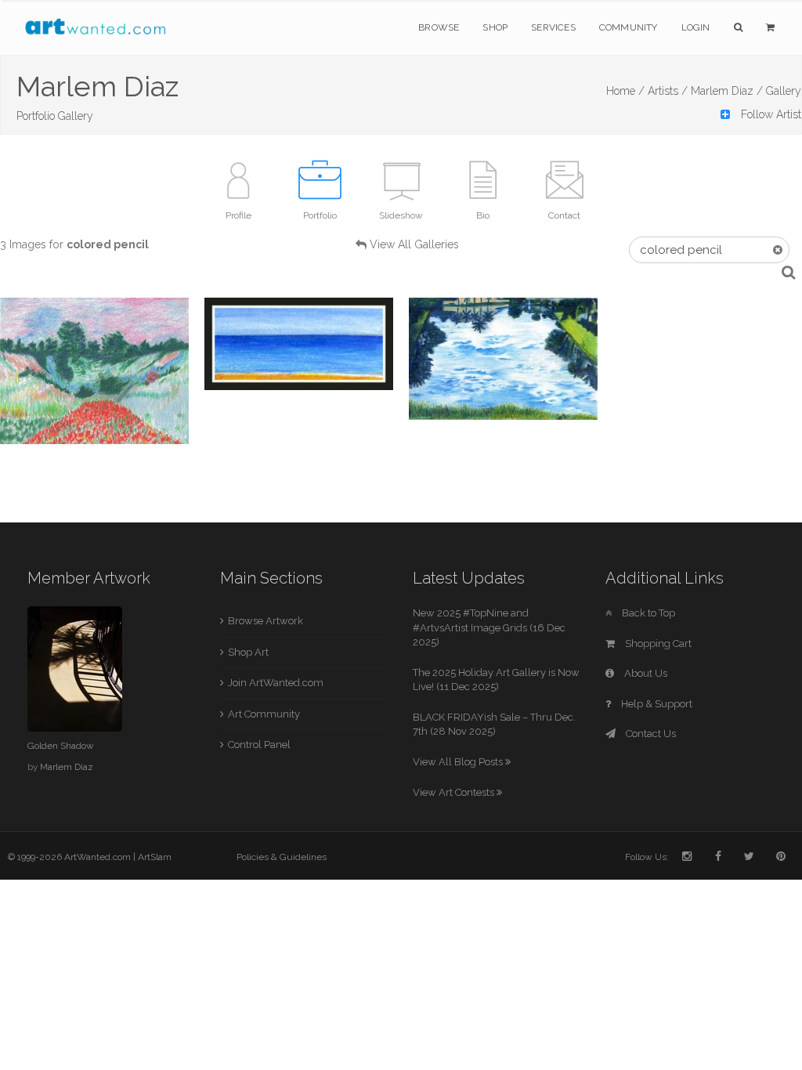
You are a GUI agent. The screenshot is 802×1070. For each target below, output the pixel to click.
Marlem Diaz (66, 766)
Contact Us (649, 733)
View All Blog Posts (459, 762)
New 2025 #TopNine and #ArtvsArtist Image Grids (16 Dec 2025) (489, 627)
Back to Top (647, 613)
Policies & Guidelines (282, 856)
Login (695, 27)
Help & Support (655, 704)
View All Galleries (414, 244)
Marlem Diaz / (727, 91)
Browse (438, 27)
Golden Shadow (60, 745)
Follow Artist (769, 114)
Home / (625, 91)
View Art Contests (455, 792)
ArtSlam (155, 856)
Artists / (668, 91)
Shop (495, 27)
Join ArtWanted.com (275, 683)
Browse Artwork (265, 621)
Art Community (264, 714)
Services (553, 27)
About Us (644, 673)
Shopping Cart (657, 643)
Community (628, 27)
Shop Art (248, 652)
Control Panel (259, 744)
